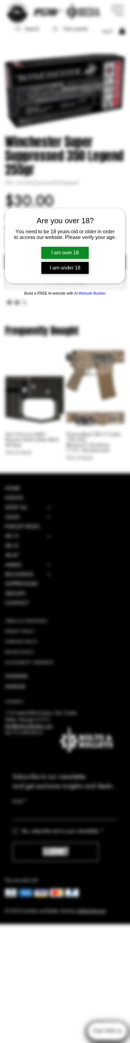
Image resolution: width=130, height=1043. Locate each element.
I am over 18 (65, 252)
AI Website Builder (90, 293)
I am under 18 (65, 267)
